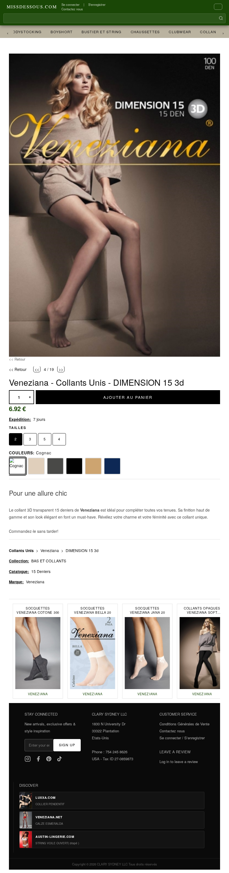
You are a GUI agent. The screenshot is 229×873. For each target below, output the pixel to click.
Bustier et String (95, 31)
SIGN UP (67, 744)
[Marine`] (112, 466)
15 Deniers (41, 571)
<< (37, 369)
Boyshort (55, 31)
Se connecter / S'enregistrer (182, 737)
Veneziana (50, 550)
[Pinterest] (49, 759)
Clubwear (174, 31)
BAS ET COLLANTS (48, 560)
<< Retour (17, 359)
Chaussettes (139, 31)
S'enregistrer (97, 4)
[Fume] (55, 466)
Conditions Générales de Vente (184, 723)
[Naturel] (36, 466)
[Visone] (93, 466)
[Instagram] (28, 759)
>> (61, 369)
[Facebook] (38, 759)
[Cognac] (17, 466)
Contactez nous (72, 9)
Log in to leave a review (178, 761)
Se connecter (70, 4)
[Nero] (74, 466)
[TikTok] (59, 759)
